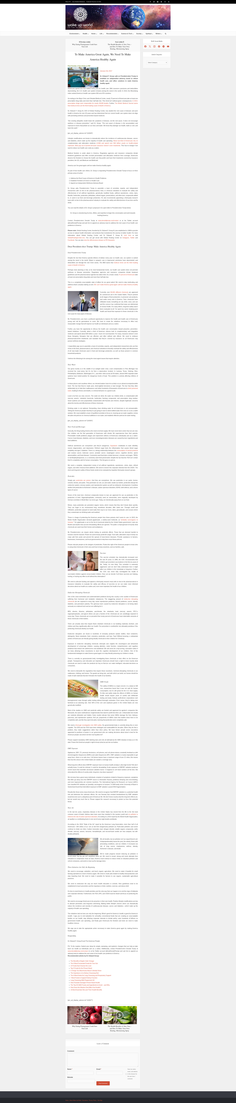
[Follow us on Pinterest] (159, 46)
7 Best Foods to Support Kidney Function (84, 978)
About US (68, 1)
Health (85, 33)
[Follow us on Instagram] (154, 46)
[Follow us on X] (150, 46)
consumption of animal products (127, 450)
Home (93, 33)
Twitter (132, 238)
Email (98, 1069)
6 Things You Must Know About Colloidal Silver (86, 970)
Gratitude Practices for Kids (93, 1)
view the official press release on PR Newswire (99, 240)
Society (139, 33)
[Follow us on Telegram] (164, 46)
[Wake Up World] (118, 17)
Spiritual (148, 33)
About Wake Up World (75, 1100)
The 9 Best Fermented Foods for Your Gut (84, 963)
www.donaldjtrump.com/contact (108, 220)
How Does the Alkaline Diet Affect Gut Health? (86, 987)
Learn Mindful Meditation (78, 1)
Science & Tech (126, 33)
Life (101, 33)
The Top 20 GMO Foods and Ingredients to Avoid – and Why (90, 985)
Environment (74, 33)
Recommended (111, 33)
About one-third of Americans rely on (125, 141)
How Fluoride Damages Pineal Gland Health (85, 982)
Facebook (71, 240)
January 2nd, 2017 (106, 71)
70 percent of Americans (127, 274)
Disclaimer (85, 1100)
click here (127, 235)
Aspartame (113, 445)
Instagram (126, 238)
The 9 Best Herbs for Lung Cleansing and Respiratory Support (91, 975)
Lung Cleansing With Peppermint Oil (82, 980)
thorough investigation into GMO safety (88, 725)
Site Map (99, 1100)
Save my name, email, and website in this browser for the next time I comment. (132, 1073)
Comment (70, 1051)
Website (70, 1077)
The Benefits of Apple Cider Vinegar (82, 961)
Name (69, 1069)
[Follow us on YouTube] (168, 46)
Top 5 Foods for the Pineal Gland (81, 968)
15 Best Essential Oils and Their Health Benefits (86, 990)
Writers (158, 33)
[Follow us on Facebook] (145, 46)
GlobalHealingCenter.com (76, 238)
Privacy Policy (93, 1100)
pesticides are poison (83, 480)
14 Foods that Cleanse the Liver (81, 966)
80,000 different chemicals (119, 292)
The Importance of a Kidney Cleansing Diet (85, 973)
